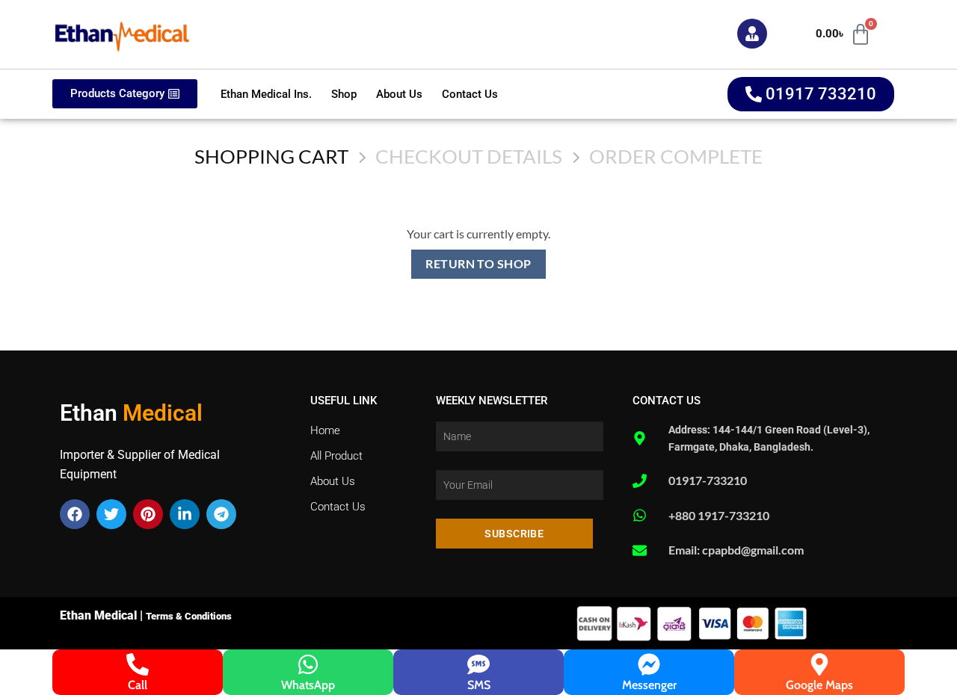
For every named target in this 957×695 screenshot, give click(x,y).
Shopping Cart (271, 156)
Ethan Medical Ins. (266, 94)
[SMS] (478, 664)
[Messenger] (649, 664)
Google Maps (819, 685)
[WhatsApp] (308, 664)
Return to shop (478, 264)
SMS (478, 685)
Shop (344, 94)
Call (137, 685)
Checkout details (468, 156)
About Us (399, 94)
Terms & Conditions (189, 616)
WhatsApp (308, 685)
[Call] (137, 664)
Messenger (649, 685)
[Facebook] (75, 514)
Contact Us (470, 94)
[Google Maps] (819, 664)
